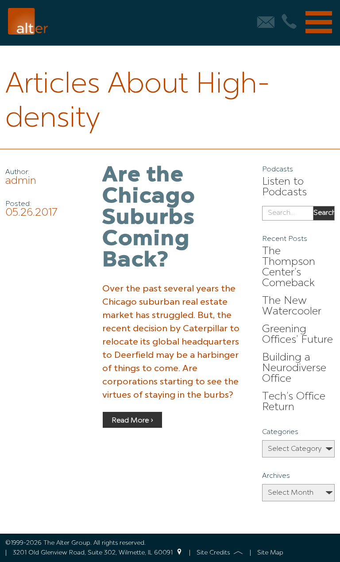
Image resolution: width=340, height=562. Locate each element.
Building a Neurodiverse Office (294, 368)
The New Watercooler (291, 306)
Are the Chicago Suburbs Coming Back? (148, 218)
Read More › (132, 420)
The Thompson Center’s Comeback (288, 267)
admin (20, 181)
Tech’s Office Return (293, 402)
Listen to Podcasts (284, 187)
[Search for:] (287, 213)
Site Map (270, 553)
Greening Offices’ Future (297, 334)
